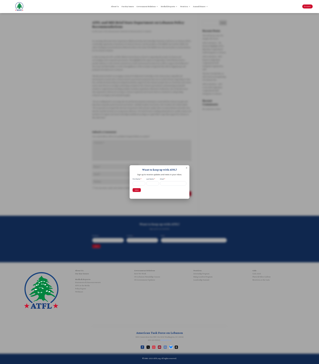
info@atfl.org (165, 340)
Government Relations (146, 6)
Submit (137, 190)
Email (162, 179)
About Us (115, 6)
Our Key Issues (127, 6)
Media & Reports (168, 6)
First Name (137, 179)
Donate (307, 6)
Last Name (150, 179)
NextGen (184, 6)
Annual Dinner (199, 6)
